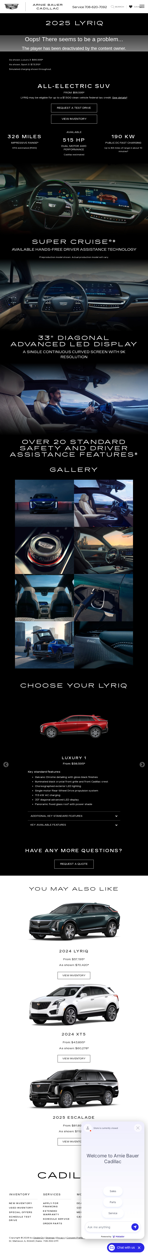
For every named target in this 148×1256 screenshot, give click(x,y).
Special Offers (20, 1212)
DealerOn (38, 1238)
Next (142, 764)
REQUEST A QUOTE (74, 864)
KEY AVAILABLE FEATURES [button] (48, 824)
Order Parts (52, 1223)
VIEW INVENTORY (74, 118)
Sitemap (50, 1238)
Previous (6, 764)
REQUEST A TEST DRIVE (74, 107)
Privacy (60, 1238)
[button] (119, 97)
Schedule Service (56, 1219)
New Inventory (20, 1203)
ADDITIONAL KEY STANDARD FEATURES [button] (56, 816)
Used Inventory (21, 1208)
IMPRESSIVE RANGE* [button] (24, 142)
